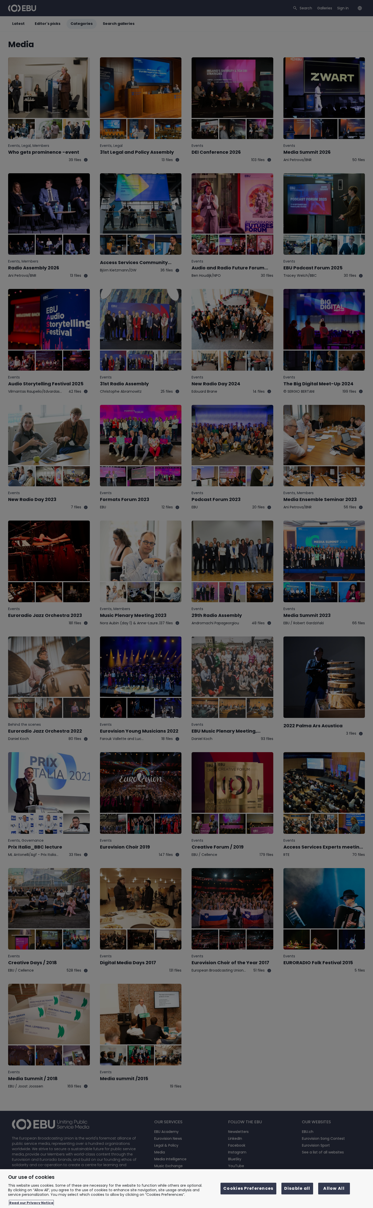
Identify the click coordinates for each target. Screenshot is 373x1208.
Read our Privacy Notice (31, 1202)
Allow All (334, 1189)
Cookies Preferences (248, 1189)
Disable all (297, 1189)
